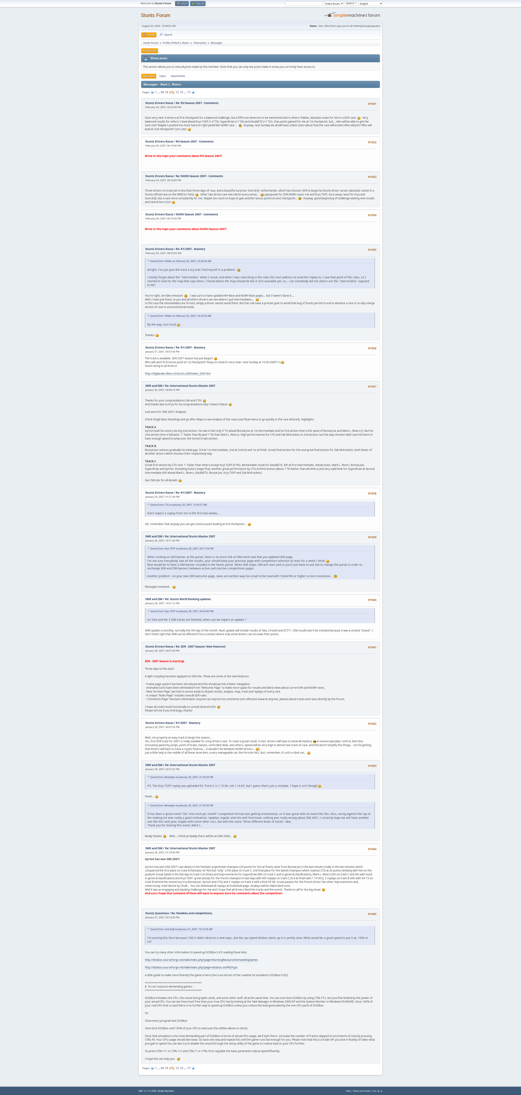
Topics (162, 76)
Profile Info (150, 50)
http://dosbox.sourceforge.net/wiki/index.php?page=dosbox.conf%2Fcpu (191, 967)
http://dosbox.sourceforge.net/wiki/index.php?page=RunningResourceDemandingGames (201, 960)
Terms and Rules (361, 1090)
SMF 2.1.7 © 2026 (147, 1091)
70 (166, 92)
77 (188, 92)
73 (181, 92)
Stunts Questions (157, 913)
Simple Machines (166, 1091)
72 (177, 92)
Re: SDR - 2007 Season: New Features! (201, 646)
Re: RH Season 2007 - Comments (197, 103)
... (159, 92)
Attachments (178, 76)
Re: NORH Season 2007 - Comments (199, 176)
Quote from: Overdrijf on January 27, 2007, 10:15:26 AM (181, 929)
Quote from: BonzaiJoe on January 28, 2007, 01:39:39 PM (181, 777)
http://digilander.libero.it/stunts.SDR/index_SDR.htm (178, 373)
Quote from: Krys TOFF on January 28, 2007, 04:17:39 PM (181, 548)
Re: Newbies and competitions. (192, 913)
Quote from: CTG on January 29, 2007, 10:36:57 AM (178, 504)
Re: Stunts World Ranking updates (188, 599)
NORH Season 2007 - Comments (197, 214)
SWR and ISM (154, 386)
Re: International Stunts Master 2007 (190, 386)
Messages (149, 76)
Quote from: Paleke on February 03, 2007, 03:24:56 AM (180, 261)
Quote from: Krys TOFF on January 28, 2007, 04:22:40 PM (181, 611)
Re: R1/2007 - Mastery (190, 249)
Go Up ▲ (378, 1090)
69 (162, 92)
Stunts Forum (155, 15)
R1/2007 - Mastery (188, 723)
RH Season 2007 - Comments (195, 141)
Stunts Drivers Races (159, 103)
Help (348, 1090)
